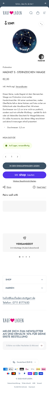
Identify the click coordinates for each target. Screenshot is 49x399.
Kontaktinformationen (20, 387)
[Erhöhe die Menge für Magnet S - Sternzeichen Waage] (17, 156)
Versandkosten (21, 86)
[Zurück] (4, 3)
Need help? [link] (41, 187)
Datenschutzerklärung (13, 383)
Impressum (32, 387)
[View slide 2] (22, 256)
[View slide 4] (29, 256)
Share (9, 187)
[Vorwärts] (45, 3)
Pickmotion (7, 67)
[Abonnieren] (41, 345)
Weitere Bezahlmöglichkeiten (24, 181)
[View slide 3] (26, 256)
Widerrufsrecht (26, 383)
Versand (39, 383)
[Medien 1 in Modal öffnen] (41, 24)
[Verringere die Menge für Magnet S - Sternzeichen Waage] (6, 156)
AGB (33, 383)
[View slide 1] (19, 256)
